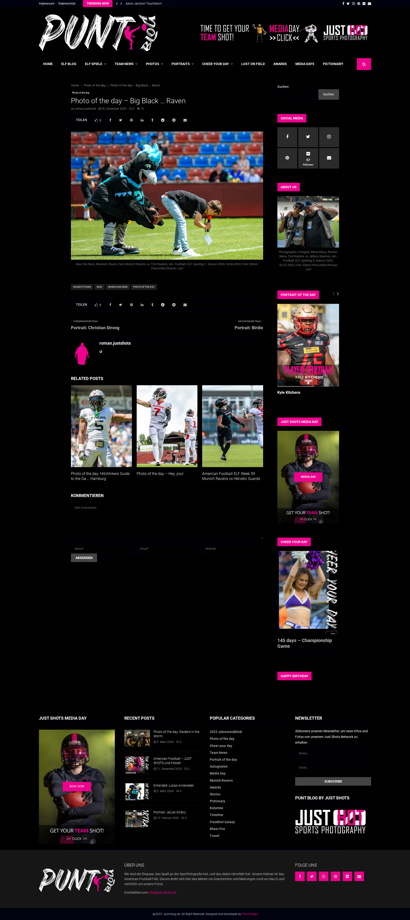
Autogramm (219, 766)
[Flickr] (347, 876)
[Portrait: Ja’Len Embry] (137, 818)
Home (48, 64)
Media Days (304, 64)
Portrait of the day (223, 759)
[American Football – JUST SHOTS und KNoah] (137, 765)
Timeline (216, 815)
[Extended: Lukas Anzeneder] (137, 791)
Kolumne (216, 808)
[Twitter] (312, 876)
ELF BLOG (68, 64)
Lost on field (253, 64)
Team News (124, 64)
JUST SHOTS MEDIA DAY (299, 422)
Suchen (283, 87)
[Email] (359, 876)
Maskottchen (82, 287)
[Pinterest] (335, 876)
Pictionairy (333, 64)
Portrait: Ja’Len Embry (170, 812)
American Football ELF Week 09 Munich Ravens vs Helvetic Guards (231, 476)
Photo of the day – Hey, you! (160, 473)
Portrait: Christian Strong (95, 327)
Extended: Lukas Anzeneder (174, 785)
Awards (280, 64)
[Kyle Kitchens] (308, 345)
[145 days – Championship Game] (308, 592)
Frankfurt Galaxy (222, 822)
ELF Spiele (93, 64)
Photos (152, 64)
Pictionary (217, 801)
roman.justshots (85, 108)
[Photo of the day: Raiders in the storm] (137, 738)
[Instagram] (323, 876)
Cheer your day (215, 64)
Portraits (181, 64)
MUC (99, 287)
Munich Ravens (117, 287)
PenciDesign (250, 914)
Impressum (46, 3)
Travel (214, 836)
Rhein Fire (217, 829)
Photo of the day (80, 92)
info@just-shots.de (162, 892)
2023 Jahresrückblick (226, 732)
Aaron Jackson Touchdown (144, 3)
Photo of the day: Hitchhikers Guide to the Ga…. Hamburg (100, 476)
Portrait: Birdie (249, 327)
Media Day (218, 773)
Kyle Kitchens (288, 392)
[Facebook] (300, 876)
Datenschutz (66, 3)
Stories (215, 794)
